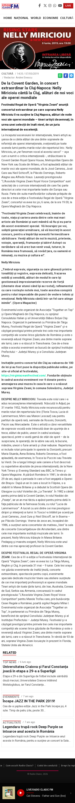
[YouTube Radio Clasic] (60, 6)
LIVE (68, 5)
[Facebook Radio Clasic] (40, 6)
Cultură (66, 18)
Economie (50, 18)
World (36, 18)
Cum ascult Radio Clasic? (19, 765)
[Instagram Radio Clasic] (50, 6)
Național (21, 18)
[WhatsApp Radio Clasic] (55, 6)
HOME (7, 18)
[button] (8, 793)
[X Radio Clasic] (45, 6)
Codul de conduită (47, 765)
